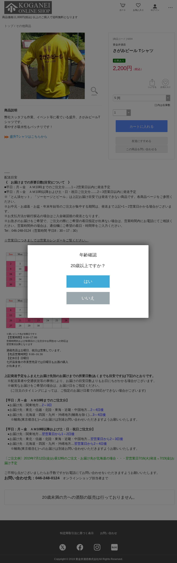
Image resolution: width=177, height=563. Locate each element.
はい (88, 281)
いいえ (88, 298)
